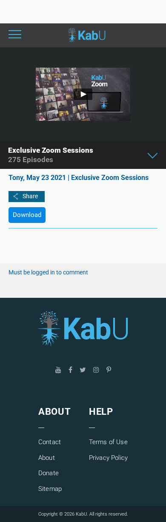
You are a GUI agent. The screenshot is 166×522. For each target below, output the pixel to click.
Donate (48, 473)
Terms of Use (108, 442)
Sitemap (50, 489)
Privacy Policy (108, 458)
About (46, 458)
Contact (49, 442)
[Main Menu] (15, 35)
